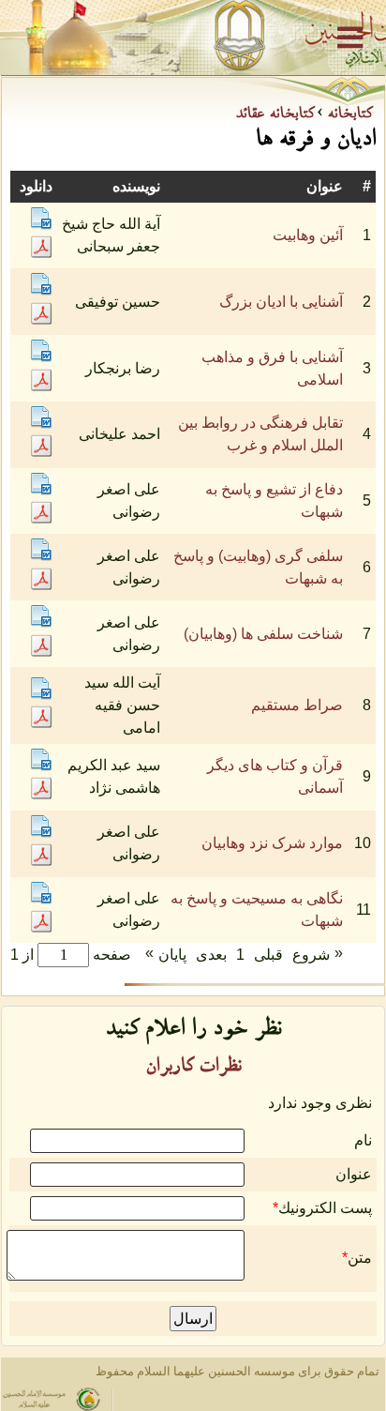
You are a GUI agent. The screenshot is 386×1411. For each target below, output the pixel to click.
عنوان (353, 1174)
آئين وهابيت (308, 235)
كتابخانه (346, 115)
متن (360, 1258)
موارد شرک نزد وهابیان (272, 843)
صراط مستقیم (297, 705)
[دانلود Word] (41, 225)
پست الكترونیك (325, 1208)
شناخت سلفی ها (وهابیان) (263, 634)
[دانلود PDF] (41, 253)
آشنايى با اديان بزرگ (281, 302)
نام (363, 1140)
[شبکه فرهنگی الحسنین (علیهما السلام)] (193, 37)
